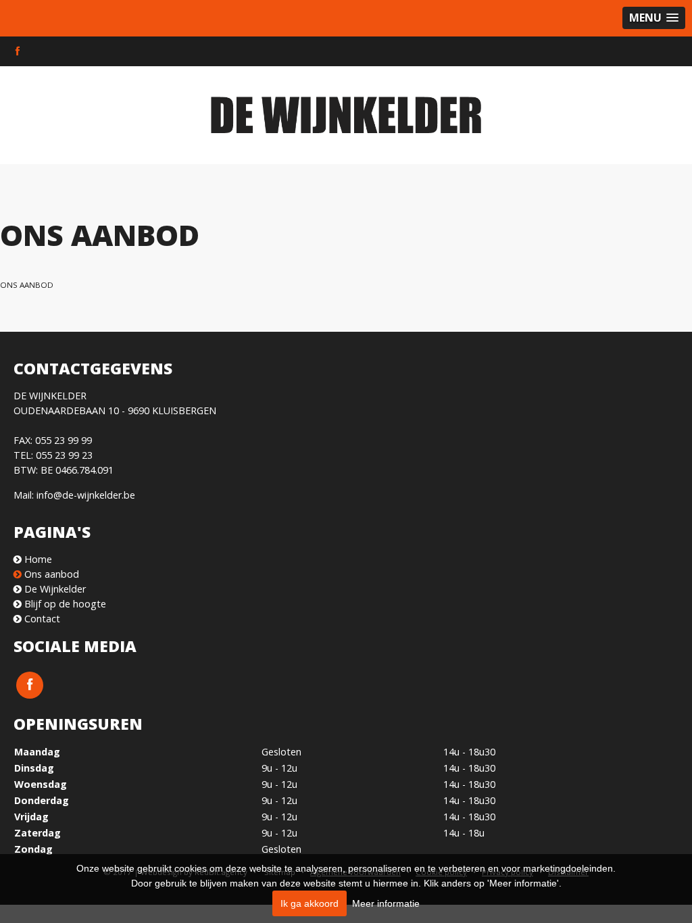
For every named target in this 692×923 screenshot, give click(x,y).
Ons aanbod (26, 285)
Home (37, 559)
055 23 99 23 (64, 455)
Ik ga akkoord (309, 903)
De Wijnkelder (54, 588)
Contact (41, 618)
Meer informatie (386, 903)
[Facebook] (18, 51)
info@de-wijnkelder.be (85, 495)
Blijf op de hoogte (64, 603)
